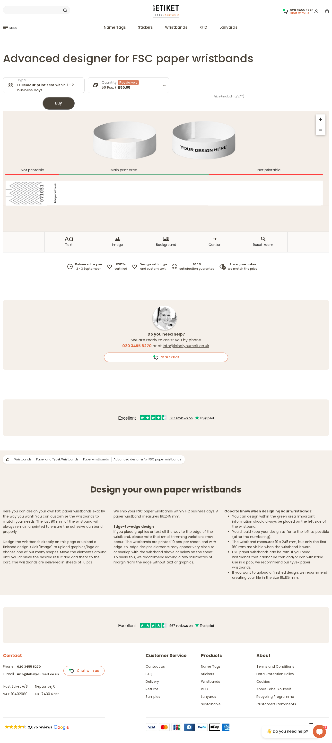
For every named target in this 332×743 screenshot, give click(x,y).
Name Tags (115, 27)
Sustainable (211, 704)
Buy (58, 103)
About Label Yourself (273, 689)
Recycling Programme (275, 696)
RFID (203, 27)
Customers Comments (276, 704)
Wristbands (176, 27)
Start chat (168, 357)
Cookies (263, 681)
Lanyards (228, 27)
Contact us (155, 666)
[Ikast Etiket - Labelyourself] (166, 11)
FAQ (149, 674)
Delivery (152, 681)
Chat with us (86, 670)
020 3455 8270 (29, 667)
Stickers (145, 27)
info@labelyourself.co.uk (186, 346)
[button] (36, 727)
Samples (153, 696)
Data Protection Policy (275, 674)
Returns (152, 689)
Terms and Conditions (275, 666)
